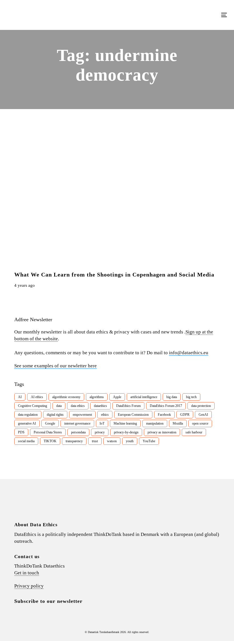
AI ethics (37, 397)
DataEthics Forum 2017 (166, 406)
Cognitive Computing (32, 406)
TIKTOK (50, 441)
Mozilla (178, 423)
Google (50, 423)
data (59, 406)
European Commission (133, 415)
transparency (74, 441)
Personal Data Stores (48, 432)
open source (200, 423)
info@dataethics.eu (188, 352)
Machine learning (125, 423)
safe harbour (193, 432)
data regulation (28, 415)
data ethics (78, 406)
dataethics (100, 406)
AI (20, 397)
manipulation (155, 423)
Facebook (164, 415)
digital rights (55, 415)
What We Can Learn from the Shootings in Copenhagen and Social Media (114, 274)
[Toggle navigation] (190, 15)
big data (171, 397)
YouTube (149, 441)
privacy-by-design (126, 432)
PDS (21, 432)
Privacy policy (29, 586)
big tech (191, 397)
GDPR (184, 415)
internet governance (77, 423)
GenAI (203, 415)
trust (95, 441)
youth (130, 441)
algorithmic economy (66, 397)
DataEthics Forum (128, 406)
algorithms (97, 397)
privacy (100, 432)
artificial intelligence (143, 397)
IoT (102, 423)
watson (112, 441)
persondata (78, 432)
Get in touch (26, 573)
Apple (117, 397)
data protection (201, 406)
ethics (105, 415)
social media (26, 441)
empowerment (82, 415)
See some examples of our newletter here (55, 365)
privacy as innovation (162, 432)
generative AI (27, 423)
